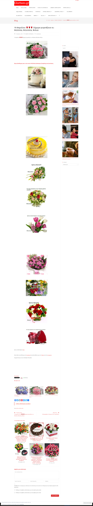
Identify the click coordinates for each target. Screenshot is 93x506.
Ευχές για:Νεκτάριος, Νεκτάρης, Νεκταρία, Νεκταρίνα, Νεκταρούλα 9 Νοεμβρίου (21, 458)
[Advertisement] (36, 127)
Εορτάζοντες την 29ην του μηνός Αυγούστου (69, 123)
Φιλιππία (20, 408)
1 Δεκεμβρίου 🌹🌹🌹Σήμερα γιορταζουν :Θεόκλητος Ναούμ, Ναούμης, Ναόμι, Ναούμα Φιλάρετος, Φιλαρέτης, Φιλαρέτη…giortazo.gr (21, 439)
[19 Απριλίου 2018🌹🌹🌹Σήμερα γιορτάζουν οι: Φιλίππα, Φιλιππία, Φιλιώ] (36, 390)
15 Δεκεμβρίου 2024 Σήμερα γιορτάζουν (52, 438)
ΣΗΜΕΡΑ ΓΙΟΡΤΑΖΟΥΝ (29, 33)
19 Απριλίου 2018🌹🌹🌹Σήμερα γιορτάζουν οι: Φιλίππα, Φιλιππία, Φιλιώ (35, 396)
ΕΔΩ (23, 349)
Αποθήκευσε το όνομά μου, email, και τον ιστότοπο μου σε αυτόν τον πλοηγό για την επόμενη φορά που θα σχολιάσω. (36, 486)
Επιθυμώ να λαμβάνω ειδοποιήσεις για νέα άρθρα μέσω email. (28, 492)
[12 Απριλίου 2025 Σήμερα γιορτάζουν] (52, 390)
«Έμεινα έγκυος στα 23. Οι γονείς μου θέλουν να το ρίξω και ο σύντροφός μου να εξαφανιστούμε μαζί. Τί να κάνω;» (70, 104)
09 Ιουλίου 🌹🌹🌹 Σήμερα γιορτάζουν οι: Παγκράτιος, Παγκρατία (52, 460)
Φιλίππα (17, 408)
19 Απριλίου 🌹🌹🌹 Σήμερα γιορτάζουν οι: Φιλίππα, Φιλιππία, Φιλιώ (74, 20)
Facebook (28, 355)
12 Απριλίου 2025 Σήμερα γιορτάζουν (51, 394)
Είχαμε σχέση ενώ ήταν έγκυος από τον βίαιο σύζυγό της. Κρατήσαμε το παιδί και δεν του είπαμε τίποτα (69, 69)
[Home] (46, 20)
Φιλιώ (22, 408)
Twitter (42, 355)
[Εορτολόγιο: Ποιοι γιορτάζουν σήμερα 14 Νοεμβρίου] (21, 390)
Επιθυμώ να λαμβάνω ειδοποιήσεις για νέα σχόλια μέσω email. (28, 490)
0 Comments (38, 33)
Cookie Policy (22, 504)
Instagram (49, 355)
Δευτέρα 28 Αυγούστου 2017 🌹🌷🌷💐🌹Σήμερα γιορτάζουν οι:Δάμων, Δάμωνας (36, 439)
